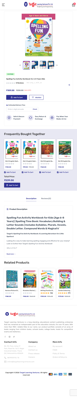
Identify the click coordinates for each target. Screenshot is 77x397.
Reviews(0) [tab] (46, 198)
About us (32, 346)
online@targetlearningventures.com (20, 362)
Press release (34, 353)
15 (18, 358)
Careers (31, 357)
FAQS (55, 350)
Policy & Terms (59, 353)
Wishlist (38, 97)
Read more (10, 254)
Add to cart (18, 97)
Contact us (32, 350)
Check (35, 109)
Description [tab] (31, 198)
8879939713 (11, 358)
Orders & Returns (60, 357)
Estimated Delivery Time (16, 105)
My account (57, 346)
